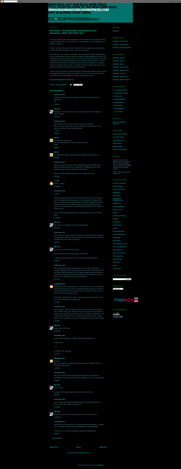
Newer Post (54, 447)
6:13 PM (56, 354)
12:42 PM (57, 218)
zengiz (115, 265)
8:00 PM (56, 147)
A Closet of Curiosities (119, 183)
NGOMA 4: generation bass (121, 70)
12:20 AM (57, 417)
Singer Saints (117, 240)
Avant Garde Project (119, 189)
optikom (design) (118, 146)
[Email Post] (70, 84)
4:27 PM (56, 117)
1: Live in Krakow (118, 111)
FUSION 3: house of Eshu (120, 41)
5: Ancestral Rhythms (119, 99)
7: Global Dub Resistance (120, 93)
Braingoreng (116, 192)
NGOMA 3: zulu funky (119, 73)
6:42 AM (56, 176)
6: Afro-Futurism (117, 96)
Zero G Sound (117, 268)
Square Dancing (117, 250)
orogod (115, 228)
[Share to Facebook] (80, 85)
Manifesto (116, 31)
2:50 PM (56, 433)
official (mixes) (117, 143)
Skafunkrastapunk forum (120, 243)
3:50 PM (56, 104)
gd (55, 137)
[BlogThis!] (76, 85)
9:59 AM (56, 395)
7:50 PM (56, 380)
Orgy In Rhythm (117, 225)
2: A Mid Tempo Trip (119, 108)
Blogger (100, 465)
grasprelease (58, 284)
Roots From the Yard (119, 234)
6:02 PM (56, 133)
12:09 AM (57, 331)
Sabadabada (116, 237)
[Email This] (74, 85)
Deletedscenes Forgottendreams (118, 199)
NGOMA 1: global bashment (121, 79)
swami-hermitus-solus (119, 253)
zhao (55, 109)
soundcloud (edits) (118, 140)
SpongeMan (58, 358)
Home (78, 447)
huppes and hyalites (119, 206)
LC (55, 180)
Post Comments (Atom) (82, 453)
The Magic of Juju (118, 256)
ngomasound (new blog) (120, 134)
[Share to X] (78, 85)
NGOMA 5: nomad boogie (120, 67)
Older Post (103, 447)
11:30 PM (57, 407)
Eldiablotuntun (117, 203)
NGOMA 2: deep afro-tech (120, 76)
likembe (115, 212)
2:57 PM (56, 302)
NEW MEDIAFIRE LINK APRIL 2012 (62, 79)
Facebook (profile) (118, 137)
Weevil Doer (116, 262)
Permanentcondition (119, 231)
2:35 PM (56, 321)
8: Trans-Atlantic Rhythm (120, 90)
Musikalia (115, 219)
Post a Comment (57, 438)
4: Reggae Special (118, 102)
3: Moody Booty (117, 105)
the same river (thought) (120, 149)
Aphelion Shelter (118, 186)
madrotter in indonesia (119, 215)
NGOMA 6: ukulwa (118, 64)
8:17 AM (56, 279)
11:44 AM (57, 186)
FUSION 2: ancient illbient (120, 44)
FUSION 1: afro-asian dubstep (122, 47)
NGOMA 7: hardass (118, 61)
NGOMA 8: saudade (119, 58)
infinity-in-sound (117, 209)
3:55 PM (56, 368)
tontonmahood (117, 259)
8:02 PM (56, 157)
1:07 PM (56, 228)
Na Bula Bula (117, 222)
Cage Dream (116, 195)
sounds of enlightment (119, 246)
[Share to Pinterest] (82, 85)
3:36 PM (56, 242)
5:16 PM (56, 261)
